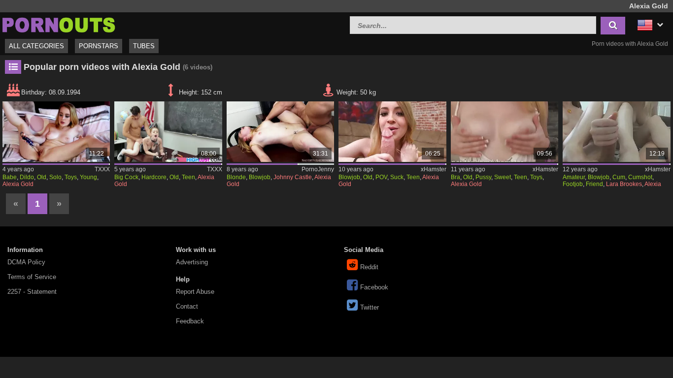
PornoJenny (318, 169)
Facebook (374, 287)
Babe (9, 177)
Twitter (369, 307)
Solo (55, 177)
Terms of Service (31, 277)
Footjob (573, 184)
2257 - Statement (32, 291)
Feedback (190, 321)
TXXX (102, 169)
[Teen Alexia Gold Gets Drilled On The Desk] (168, 131)
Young (88, 177)
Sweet (502, 177)
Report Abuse (195, 291)
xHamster (433, 169)
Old (41, 177)
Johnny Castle (292, 177)
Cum (618, 177)
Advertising (192, 262)
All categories (36, 46)
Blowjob (259, 177)
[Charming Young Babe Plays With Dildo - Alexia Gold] (56, 131)
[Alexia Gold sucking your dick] (392, 131)
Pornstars (98, 46)
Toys (71, 177)
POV (381, 177)
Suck (397, 177)
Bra (455, 177)
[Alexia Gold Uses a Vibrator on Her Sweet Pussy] (504, 131)
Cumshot (640, 177)
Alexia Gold (18, 184)
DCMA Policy (26, 262)
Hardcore (154, 177)
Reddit (369, 267)
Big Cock (126, 177)
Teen (188, 177)
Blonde (236, 177)
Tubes (144, 46)
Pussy (483, 177)
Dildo (27, 177)
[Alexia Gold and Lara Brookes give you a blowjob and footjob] (616, 131)
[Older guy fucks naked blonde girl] (280, 131)
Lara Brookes (624, 184)
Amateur (574, 177)
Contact (187, 306)
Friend (594, 184)
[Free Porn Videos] (59, 24)
